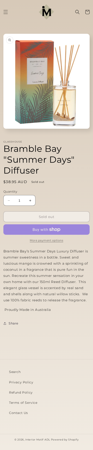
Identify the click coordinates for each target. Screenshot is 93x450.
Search (15, 372)
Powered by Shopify (65, 439)
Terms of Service (23, 403)
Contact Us (18, 413)
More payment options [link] (46, 240)
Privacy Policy (21, 382)
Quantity (10, 191)
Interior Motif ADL (37, 439)
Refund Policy (21, 392)
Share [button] (13, 323)
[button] (6, 12)
